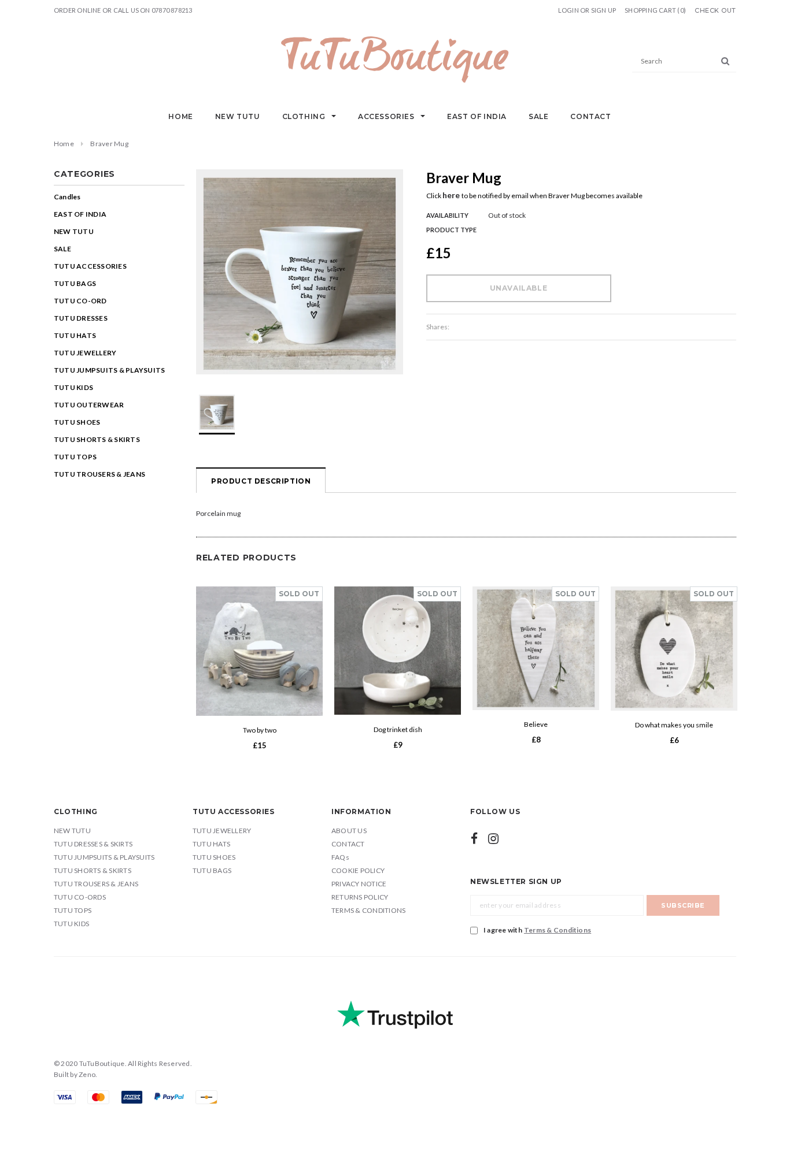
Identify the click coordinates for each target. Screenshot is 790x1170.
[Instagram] (493, 838)
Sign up (604, 10)
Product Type (451, 229)
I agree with (537, 930)
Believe (536, 724)
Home (64, 143)
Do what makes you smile (674, 724)
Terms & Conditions (557, 930)
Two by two (259, 730)
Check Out (715, 10)
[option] (299, 271)
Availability (447, 215)
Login (568, 10)
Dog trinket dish (398, 729)
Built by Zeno (74, 1074)
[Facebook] (474, 838)
